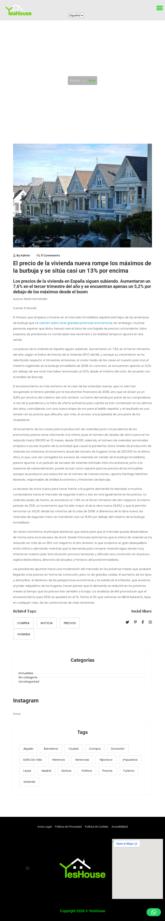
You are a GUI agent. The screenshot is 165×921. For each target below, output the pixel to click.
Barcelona (51, 749)
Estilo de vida (32, 760)
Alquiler (28, 749)
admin (25, 255)
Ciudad (73, 749)
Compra (23, 623)
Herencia (58, 760)
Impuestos (130, 760)
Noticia (47, 623)
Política (87, 771)
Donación (118, 749)
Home (74, 80)
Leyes (27, 771)
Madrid (46, 771)
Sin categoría (28, 677)
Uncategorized (29, 682)
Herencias (82, 760)
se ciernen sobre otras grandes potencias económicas (73, 323)
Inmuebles (26, 673)
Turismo (128, 771)
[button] (27, 868)
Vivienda (23, 634)
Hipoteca (106, 760)
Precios (70, 623)
